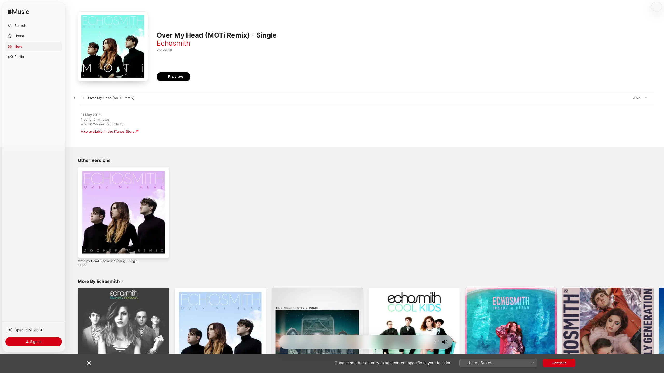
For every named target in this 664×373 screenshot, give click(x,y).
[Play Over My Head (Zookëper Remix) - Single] (84, 251)
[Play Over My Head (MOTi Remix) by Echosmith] (83, 98)
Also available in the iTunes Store (108, 131)
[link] (101, 281)
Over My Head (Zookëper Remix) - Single (111, 169)
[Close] (89, 363)
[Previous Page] (72, 333)
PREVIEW (634, 97)
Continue (559, 363)
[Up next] (436, 342)
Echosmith (173, 43)
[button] (34, 25)
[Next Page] (658, 333)
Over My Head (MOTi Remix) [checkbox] (111, 98)
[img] (18, 12)
